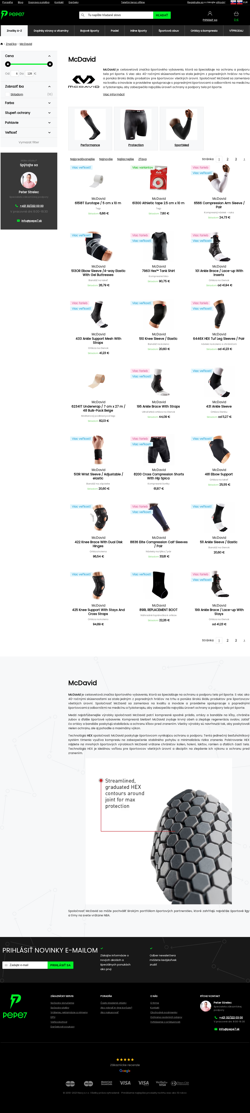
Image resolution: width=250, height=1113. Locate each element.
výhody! (220, 2)
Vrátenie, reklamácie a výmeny (69, 1012)
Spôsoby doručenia (62, 1003)
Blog (20, 2)
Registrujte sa (195, 2)
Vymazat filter (29, 142)
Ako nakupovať (109, 1012)
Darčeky (74, 2)
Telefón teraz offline (133, 2)
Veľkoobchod (59, 1022)
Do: (22, 73)
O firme (154, 1003)
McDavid (26, 44)
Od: (8, 73)
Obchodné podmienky (163, 1012)
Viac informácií (114, 94)
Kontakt (59, 2)
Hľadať (162, 15)
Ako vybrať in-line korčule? (116, 1007)
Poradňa (7, 2)
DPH (53, 1017)
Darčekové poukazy (62, 1026)
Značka (11, 44)
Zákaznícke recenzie (125, 1065)
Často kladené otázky (113, 1003)
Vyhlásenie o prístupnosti (165, 1022)
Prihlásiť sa (60, 965)
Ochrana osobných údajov (166, 1017)
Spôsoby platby (60, 1007)
